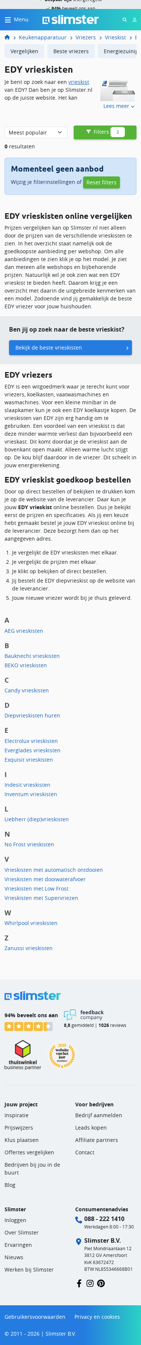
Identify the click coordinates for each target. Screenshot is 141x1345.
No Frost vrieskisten (29, 844)
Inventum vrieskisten (31, 794)
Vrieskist (115, 37)
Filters (105, 131)
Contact (84, 1152)
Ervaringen (18, 1244)
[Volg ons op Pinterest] (101, 1282)
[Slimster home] (70, 18)
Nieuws (14, 1257)
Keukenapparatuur (43, 37)
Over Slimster (22, 1232)
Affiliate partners (96, 1139)
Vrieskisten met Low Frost (36, 888)
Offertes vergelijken (29, 1152)
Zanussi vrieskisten (29, 948)
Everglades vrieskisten (33, 750)
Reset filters (101, 182)
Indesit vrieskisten (27, 784)
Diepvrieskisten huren (32, 715)
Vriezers (86, 37)
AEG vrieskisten (24, 630)
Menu (21, 19)
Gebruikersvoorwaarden (35, 1316)
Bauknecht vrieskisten (32, 655)
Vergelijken (24, 51)
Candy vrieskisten (27, 690)
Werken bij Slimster (29, 1269)
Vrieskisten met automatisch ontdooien (54, 869)
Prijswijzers (19, 1127)
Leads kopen (91, 1127)
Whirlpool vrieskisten (31, 923)
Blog (10, 1184)
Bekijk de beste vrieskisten (48, 347)
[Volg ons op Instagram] (90, 1282)
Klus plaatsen (22, 1139)
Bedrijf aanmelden (98, 1115)
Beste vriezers (71, 51)
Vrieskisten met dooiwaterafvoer (45, 879)
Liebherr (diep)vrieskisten (37, 819)
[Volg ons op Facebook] (79, 1282)
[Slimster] (10, 37)
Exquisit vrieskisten (29, 759)
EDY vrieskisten (135, 37)
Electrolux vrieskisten (31, 740)
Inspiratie (17, 1115)
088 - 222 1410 (104, 1219)
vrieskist (78, 81)
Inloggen (15, 1220)
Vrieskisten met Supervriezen (41, 897)
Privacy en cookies (97, 1316)
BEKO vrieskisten (26, 665)
